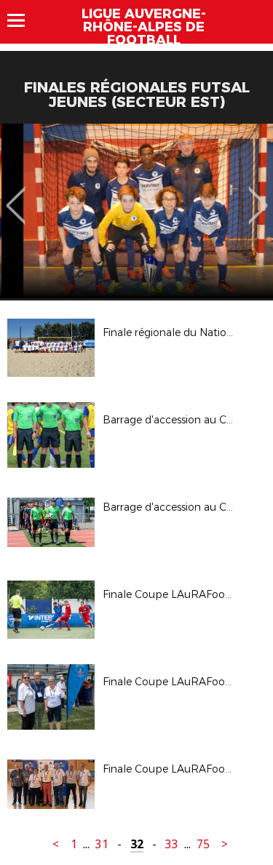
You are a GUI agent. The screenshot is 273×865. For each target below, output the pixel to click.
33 (171, 844)
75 (203, 844)
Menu (23, 20)
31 (101, 844)
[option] (136, 211)
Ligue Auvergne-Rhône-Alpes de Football (144, 27)
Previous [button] (15, 195)
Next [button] (258, 195)
